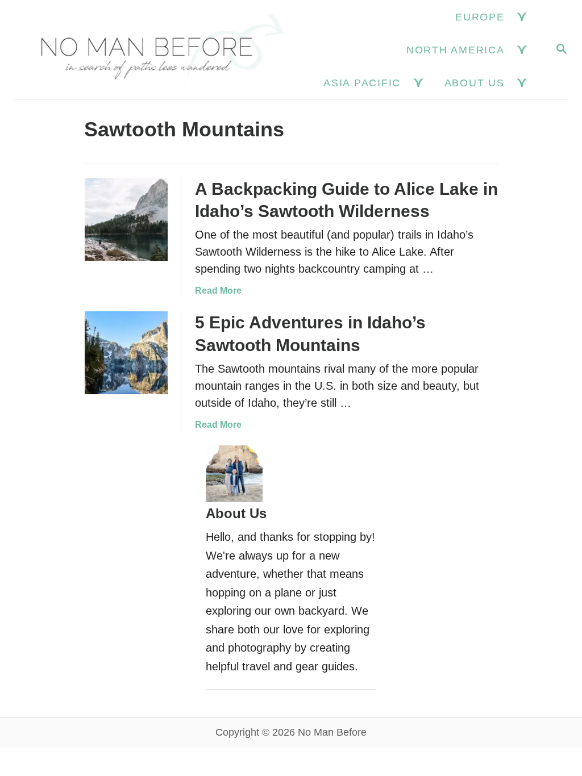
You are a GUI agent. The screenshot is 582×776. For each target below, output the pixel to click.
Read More (218, 290)
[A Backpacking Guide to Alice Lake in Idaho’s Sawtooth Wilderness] (126, 219)
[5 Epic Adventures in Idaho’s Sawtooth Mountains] (126, 352)
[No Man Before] (154, 49)
